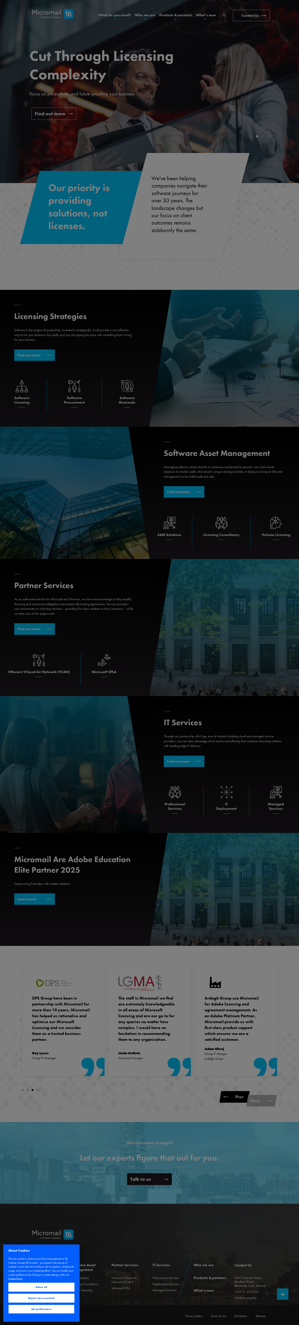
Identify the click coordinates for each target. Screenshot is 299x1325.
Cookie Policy (15, 1278)
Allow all (41, 1287)
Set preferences (41, 1309)
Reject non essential (41, 1298)
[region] (41, 1283)
